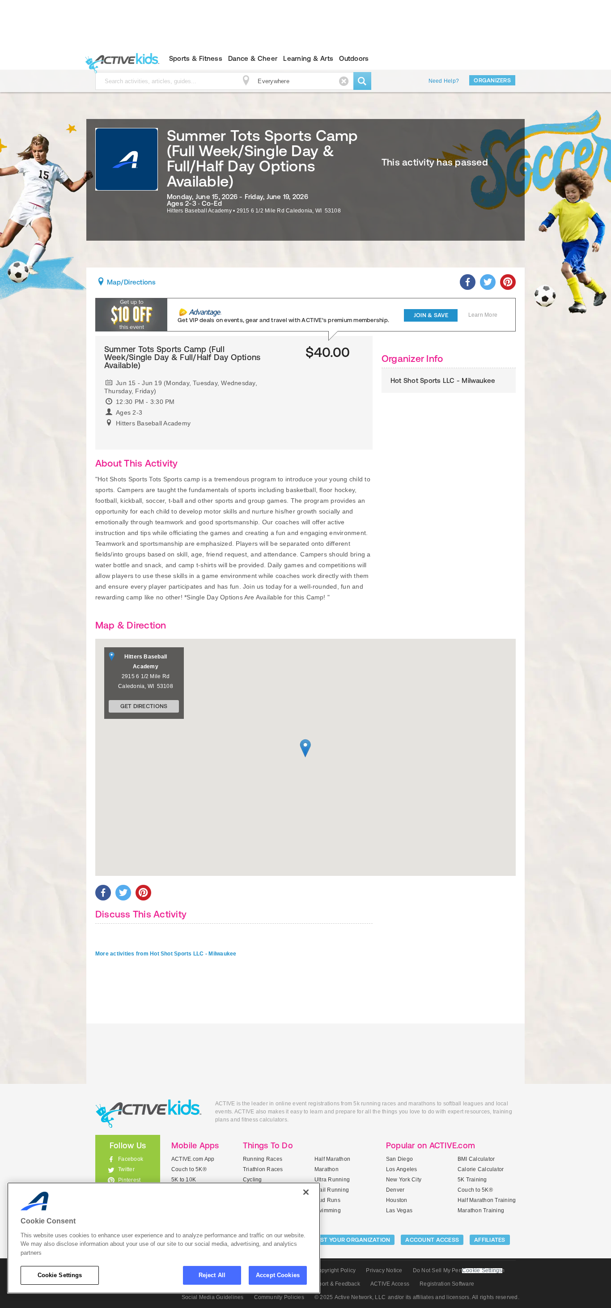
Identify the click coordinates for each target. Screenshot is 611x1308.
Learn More (482, 315)
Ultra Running (332, 1179)
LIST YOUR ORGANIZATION (353, 1239)
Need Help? (444, 81)
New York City (403, 1179)
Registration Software (447, 1284)
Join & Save (431, 315)
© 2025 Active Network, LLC (350, 1297)
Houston (396, 1200)
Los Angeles (401, 1169)
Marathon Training (481, 1210)
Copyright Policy (335, 1270)
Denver (395, 1190)
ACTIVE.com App (192, 1159)
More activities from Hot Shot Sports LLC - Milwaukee (165, 954)
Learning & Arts (308, 58)
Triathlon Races (263, 1169)
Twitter (126, 1169)
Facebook (130, 1159)
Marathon (326, 1169)
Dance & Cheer (252, 58)
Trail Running (331, 1190)
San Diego (399, 1159)
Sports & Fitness (195, 58)
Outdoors (354, 58)
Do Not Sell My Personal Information (459, 1270)
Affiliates (489, 1239)
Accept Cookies (278, 1275)
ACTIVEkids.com (120, 58)
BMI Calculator (476, 1159)
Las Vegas (399, 1210)
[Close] (306, 1192)
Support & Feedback (334, 1284)
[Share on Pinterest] (508, 282)
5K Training (472, 1179)
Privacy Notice (384, 1270)
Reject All (212, 1275)
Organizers (492, 80)
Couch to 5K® (189, 1169)
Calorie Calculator (481, 1169)
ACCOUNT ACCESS (432, 1239)
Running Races (262, 1159)
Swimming (327, 1210)
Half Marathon (332, 1159)
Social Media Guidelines (213, 1297)
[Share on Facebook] (467, 282)
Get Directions (144, 706)
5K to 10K (183, 1179)
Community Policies (279, 1297)
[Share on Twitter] (488, 282)
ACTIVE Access (389, 1284)
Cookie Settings (60, 1275)
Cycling (252, 1179)
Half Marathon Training (487, 1200)
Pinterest (129, 1180)
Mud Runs (327, 1200)
